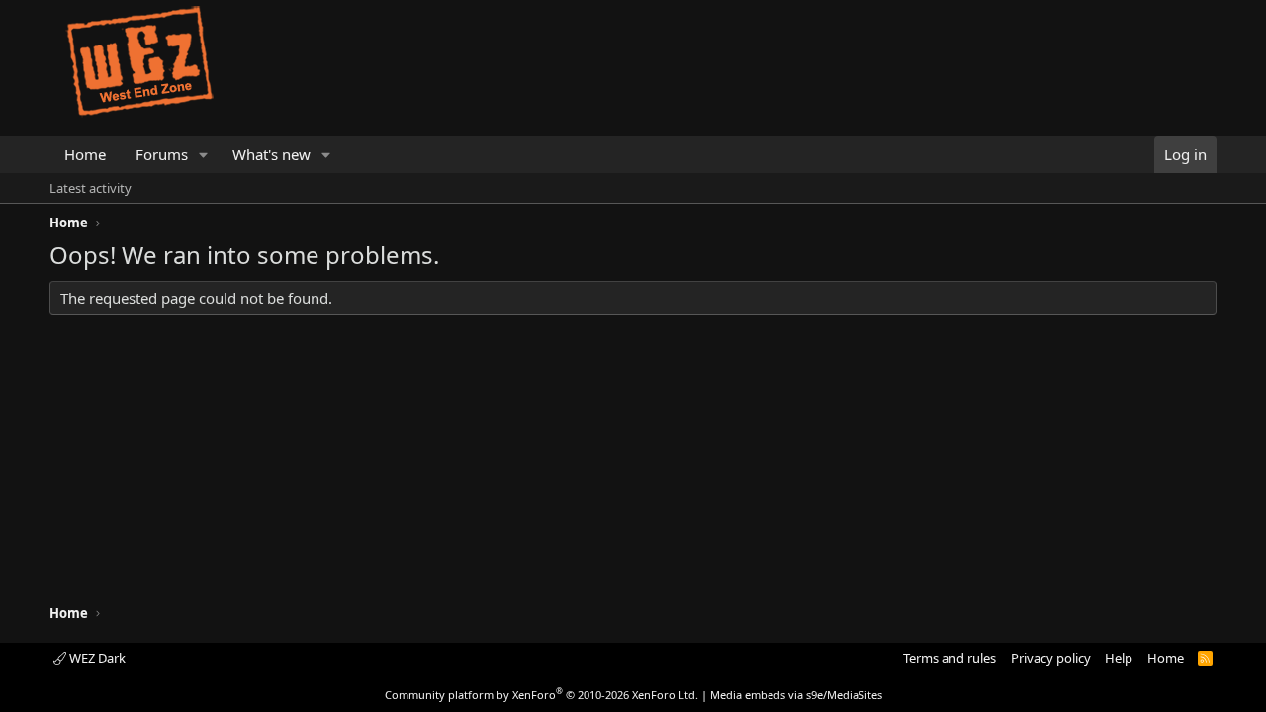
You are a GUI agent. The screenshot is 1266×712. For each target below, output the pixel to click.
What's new (271, 154)
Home (85, 154)
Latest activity (90, 188)
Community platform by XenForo (541, 694)
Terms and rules (949, 658)
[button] (204, 154)
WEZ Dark (96, 658)
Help (1118, 658)
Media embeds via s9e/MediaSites (796, 694)
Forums (162, 154)
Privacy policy (1051, 658)
